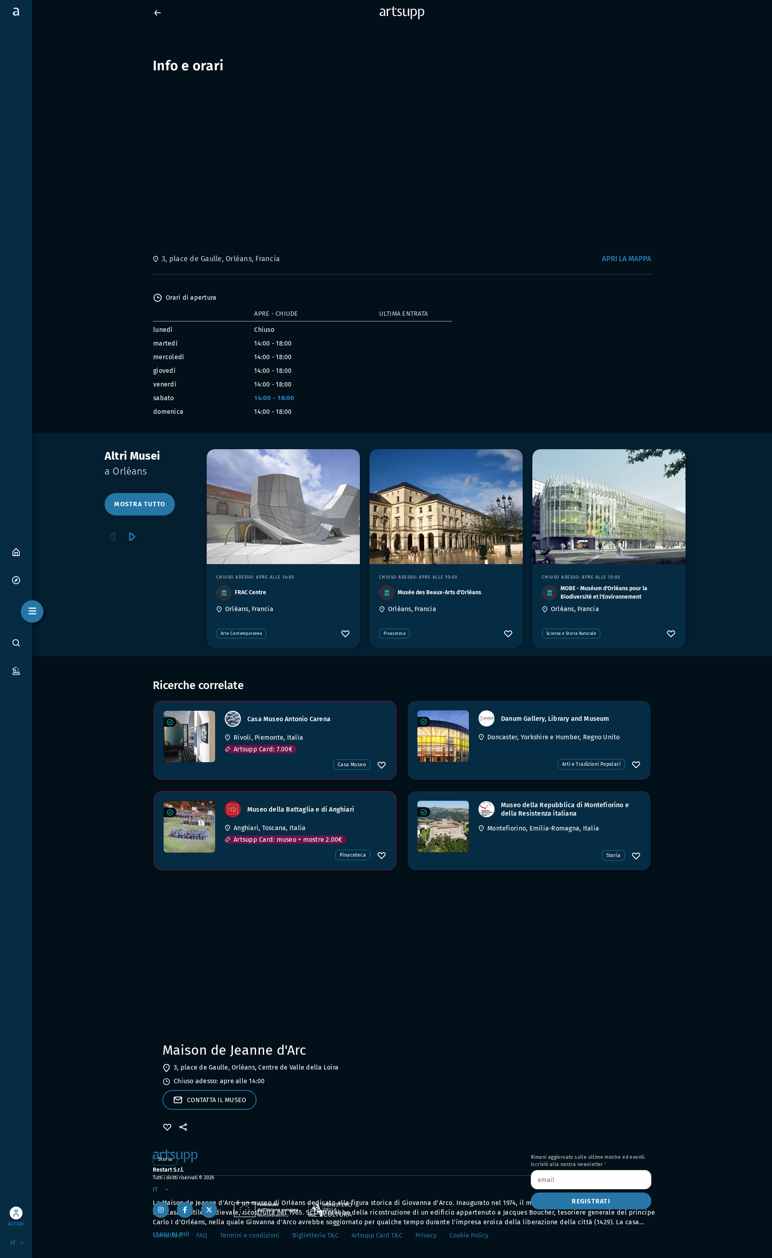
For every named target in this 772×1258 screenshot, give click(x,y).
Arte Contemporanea (241, 633)
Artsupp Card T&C (376, 1235)
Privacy (426, 1235)
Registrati (591, 1201)
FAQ (201, 1235)
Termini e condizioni (249, 1235)
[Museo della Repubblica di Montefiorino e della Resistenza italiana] (443, 826)
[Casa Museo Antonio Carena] (189, 736)
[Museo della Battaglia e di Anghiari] (189, 827)
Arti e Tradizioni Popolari (591, 764)
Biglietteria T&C (315, 1235)
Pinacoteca (394, 633)
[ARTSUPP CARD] (16, 670)
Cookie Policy (469, 1235)
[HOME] (16, 551)
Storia (613, 855)
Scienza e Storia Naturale (571, 633)
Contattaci (168, 1235)
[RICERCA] (16, 643)
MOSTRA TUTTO (139, 504)
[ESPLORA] (16, 579)
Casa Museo (352, 764)
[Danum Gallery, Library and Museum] (443, 736)
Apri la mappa (626, 258)
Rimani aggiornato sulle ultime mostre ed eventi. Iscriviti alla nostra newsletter (588, 1160)
